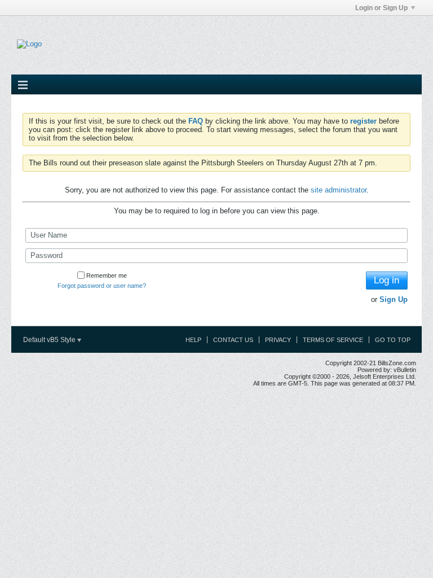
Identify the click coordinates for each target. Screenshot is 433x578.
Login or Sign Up (381, 8)
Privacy (278, 339)
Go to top (392, 339)
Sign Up (393, 299)
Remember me (106, 275)
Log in (386, 280)
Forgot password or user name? (102, 285)
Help (193, 339)
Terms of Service (333, 339)
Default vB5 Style (50, 340)
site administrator (338, 190)
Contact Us (233, 339)
